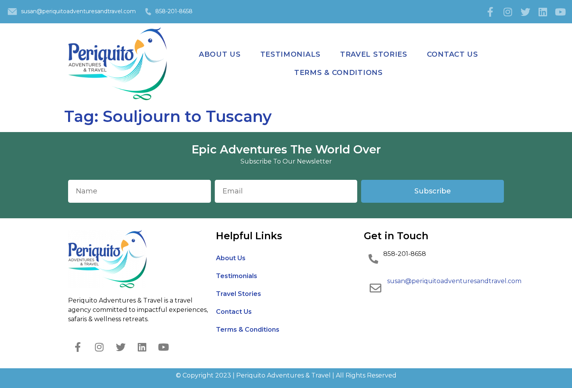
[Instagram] (508, 11)
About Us (220, 54)
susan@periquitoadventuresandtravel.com (78, 11)
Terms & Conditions (338, 72)
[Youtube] (560, 11)
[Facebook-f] (490, 11)
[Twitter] (525, 11)
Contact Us (452, 54)
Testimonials (290, 54)
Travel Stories (373, 54)
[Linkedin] (543, 11)
